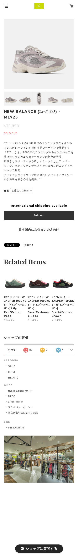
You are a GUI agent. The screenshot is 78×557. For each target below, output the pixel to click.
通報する (29, 245)
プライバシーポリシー (20, 407)
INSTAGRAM (16, 427)
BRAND (13, 377)
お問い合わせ (15, 401)
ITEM (11, 371)
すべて (12, 349)
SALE (11, 366)
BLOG (11, 396)
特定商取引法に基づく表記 (23, 412)
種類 (6, 190)
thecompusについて (20, 390)
